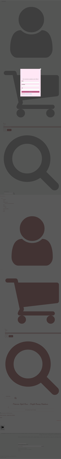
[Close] (40, 69)
